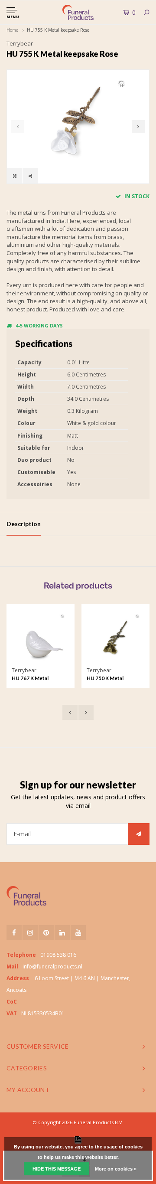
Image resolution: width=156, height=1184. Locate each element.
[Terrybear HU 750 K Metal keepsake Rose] (115, 637)
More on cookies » (115, 1168)
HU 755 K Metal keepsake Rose (58, 30)
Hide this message (56, 1168)
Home (12, 30)
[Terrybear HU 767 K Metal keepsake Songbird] (40, 637)
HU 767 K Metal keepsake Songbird (35, 679)
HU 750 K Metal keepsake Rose (105, 679)
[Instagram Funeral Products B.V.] (30, 932)
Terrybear (19, 43)
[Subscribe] (139, 834)
